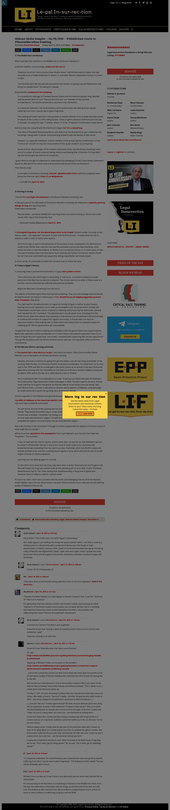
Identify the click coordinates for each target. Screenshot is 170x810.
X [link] (106, 393)
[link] (85, 393)
